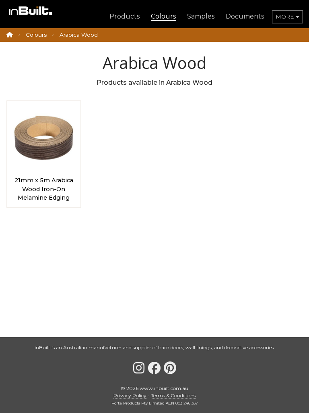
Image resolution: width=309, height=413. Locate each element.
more (286, 16)
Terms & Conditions (173, 395)
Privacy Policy (129, 395)
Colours (36, 34)
